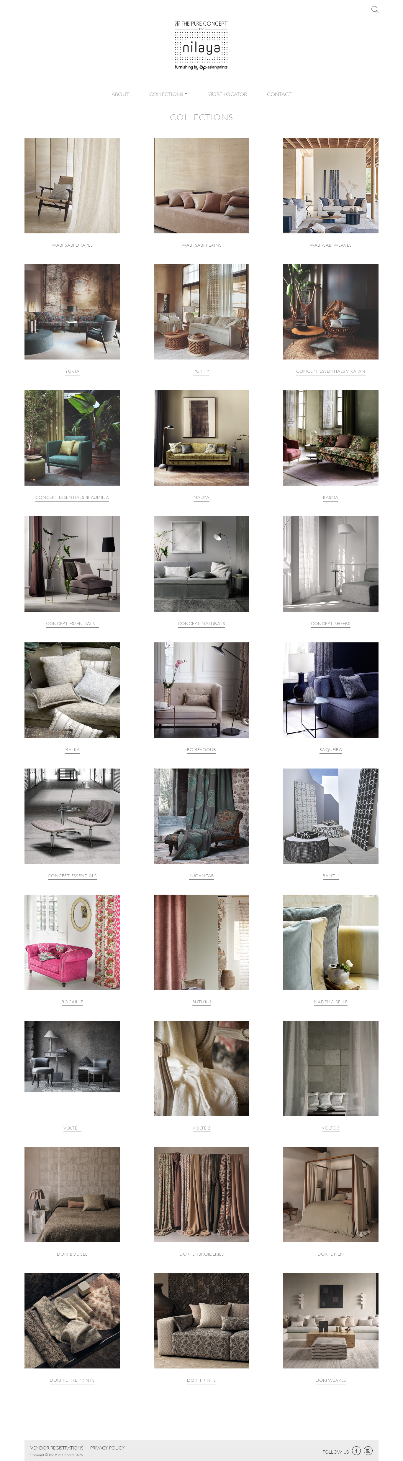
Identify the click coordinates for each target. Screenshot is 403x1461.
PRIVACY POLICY (107, 1447)
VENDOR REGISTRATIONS (56, 1447)
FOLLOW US (336, 1451)
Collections (166, 94)
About (120, 94)
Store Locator (227, 94)
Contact (279, 94)
